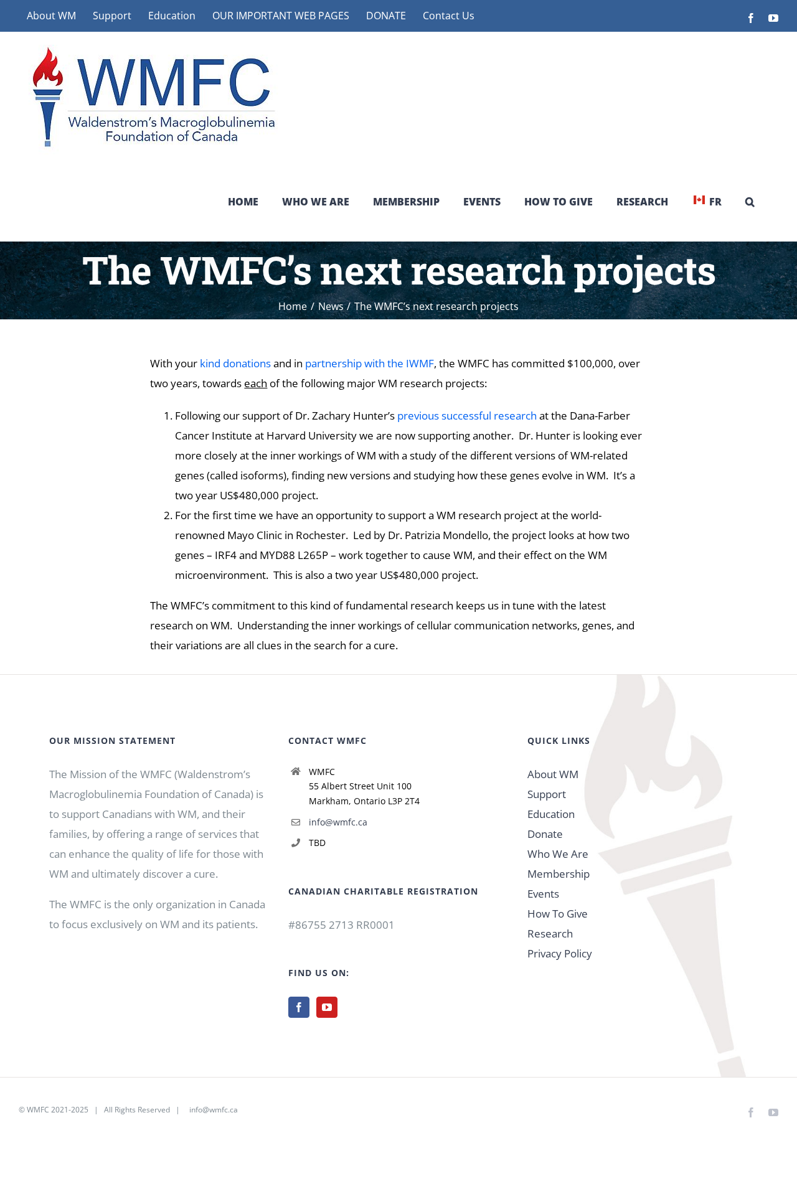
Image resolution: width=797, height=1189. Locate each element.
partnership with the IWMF (369, 363)
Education (551, 814)
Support (546, 794)
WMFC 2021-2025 (57, 1109)
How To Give (557, 913)
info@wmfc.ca (338, 822)
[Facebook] (298, 1007)
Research (550, 933)
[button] (750, 201)
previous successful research (467, 415)
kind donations (235, 363)
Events (543, 893)
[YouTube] (326, 1007)
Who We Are (557, 854)
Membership (558, 874)
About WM (552, 774)
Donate (545, 834)
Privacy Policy (559, 953)
